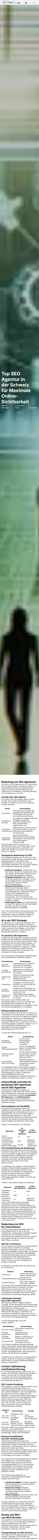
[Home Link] (11, 2)
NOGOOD (26, 945)
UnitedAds (21, 844)
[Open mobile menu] (26, 3)
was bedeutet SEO (8, 1220)
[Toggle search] (34, 3)
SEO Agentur (10, 1522)
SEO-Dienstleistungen (27, 1002)
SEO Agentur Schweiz (25, 1218)
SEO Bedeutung (16, 1511)
